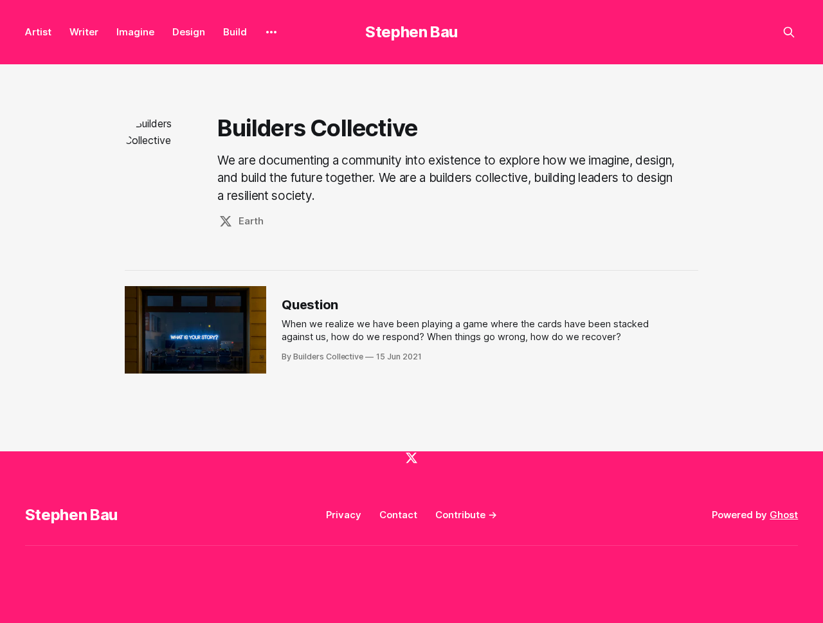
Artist (38, 32)
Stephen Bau (411, 32)
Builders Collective (317, 128)
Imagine (135, 32)
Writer (83, 32)
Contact (398, 515)
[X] (411, 457)
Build (235, 32)
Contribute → (466, 515)
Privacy (343, 515)
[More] (271, 32)
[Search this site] (789, 32)
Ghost (784, 515)
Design (188, 32)
